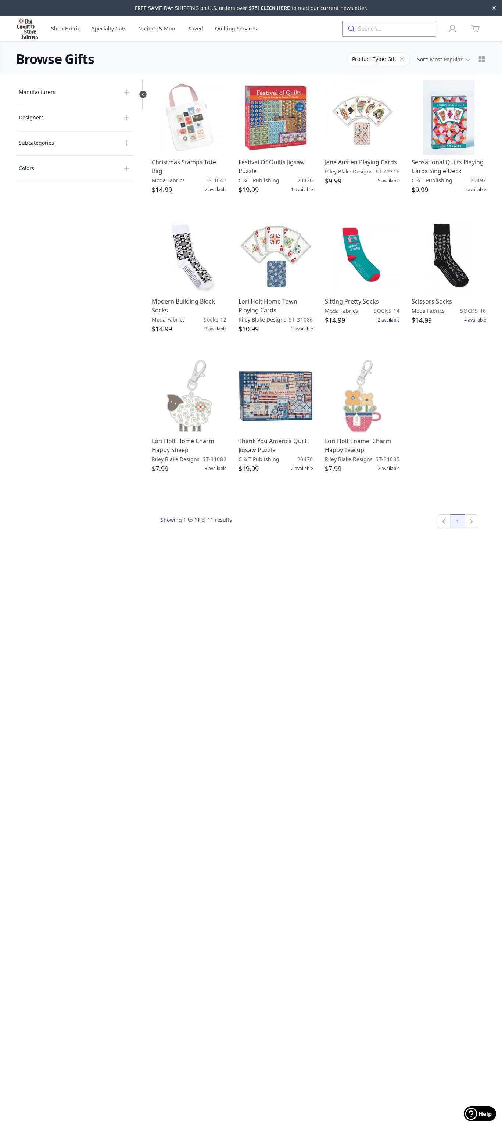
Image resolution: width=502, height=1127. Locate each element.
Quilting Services (236, 28)
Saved (196, 28)
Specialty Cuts (109, 28)
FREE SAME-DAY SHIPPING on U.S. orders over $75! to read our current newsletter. (251, 7)
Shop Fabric (65, 28)
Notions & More (157, 28)
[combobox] (389, 29)
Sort (440, 59)
